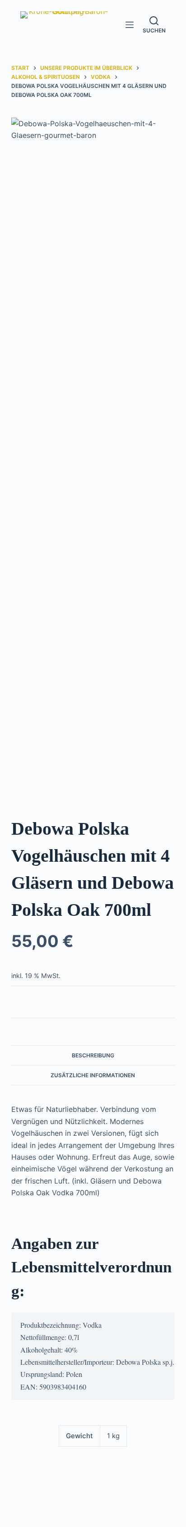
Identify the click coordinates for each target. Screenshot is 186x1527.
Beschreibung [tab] (93, 1055)
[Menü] (130, 25)
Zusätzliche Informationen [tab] (93, 1075)
